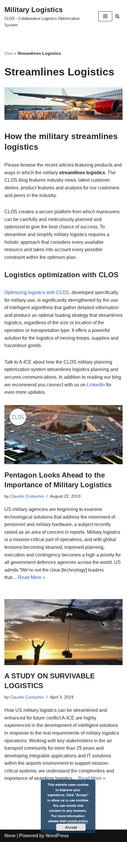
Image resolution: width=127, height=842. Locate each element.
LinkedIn (96, 384)
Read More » (31, 577)
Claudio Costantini (27, 496)
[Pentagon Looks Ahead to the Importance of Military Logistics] (63, 434)
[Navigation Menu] (105, 16)
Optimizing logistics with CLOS (36, 292)
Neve (10, 835)
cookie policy (77, 821)
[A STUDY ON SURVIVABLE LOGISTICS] (63, 632)
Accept (71, 827)
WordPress (57, 835)
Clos (8, 53)
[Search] (117, 16)
